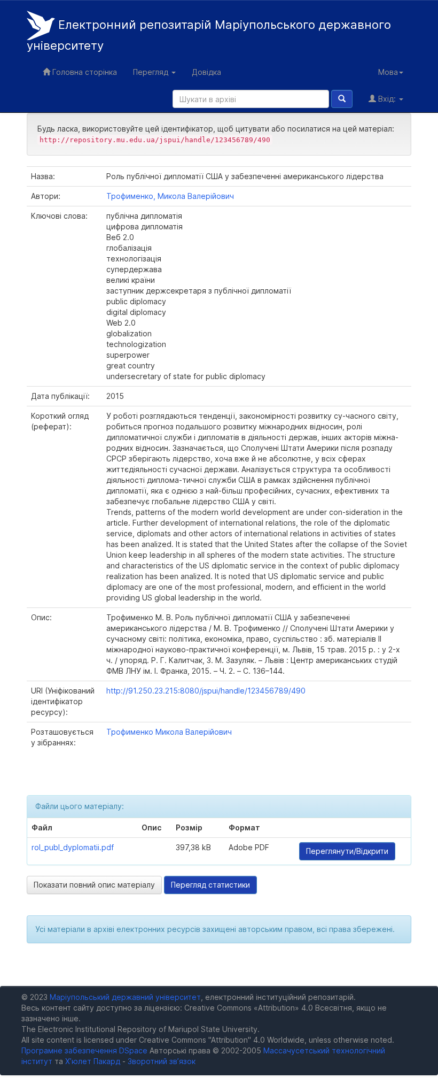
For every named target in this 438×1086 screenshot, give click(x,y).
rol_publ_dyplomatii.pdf (73, 847)
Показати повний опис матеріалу (94, 884)
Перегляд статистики (210, 884)
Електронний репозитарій (209, 35)
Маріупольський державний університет (125, 997)
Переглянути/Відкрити (347, 851)
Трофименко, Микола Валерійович (170, 196)
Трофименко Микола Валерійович (169, 731)
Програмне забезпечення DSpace (84, 1050)
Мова (388, 71)
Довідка (206, 71)
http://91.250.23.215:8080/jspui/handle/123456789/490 (206, 690)
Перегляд (151, 71)
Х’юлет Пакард (92, 1061)
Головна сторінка (83, 71)
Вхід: (387, 98)
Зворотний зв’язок (161, 1061)
